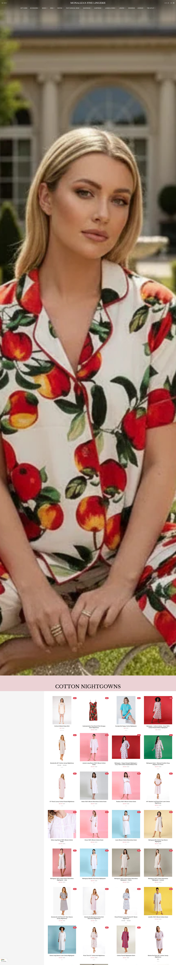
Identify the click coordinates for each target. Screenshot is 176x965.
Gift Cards (23, 8)
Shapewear (86, 8)
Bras (51, 8)
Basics (44, 8)
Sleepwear (97, 8)
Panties (59, 8)
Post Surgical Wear (72, 8)
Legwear (140, 8)
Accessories (34, 8)
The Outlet (150, 8)
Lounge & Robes (110, 8)
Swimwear (131, 8)
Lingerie (121, 8)
